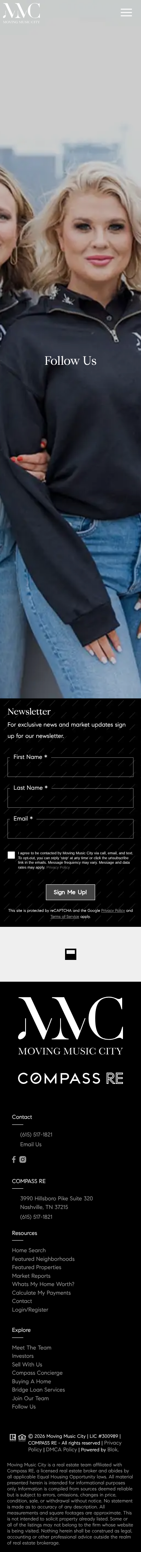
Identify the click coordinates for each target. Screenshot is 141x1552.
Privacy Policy (58, 868)
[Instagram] (22, 1159)
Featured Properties (36, 1267)
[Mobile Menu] (125, 13)
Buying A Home (31, 1381)
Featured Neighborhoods (43, 1259)
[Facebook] (13, 1159)
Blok (113, 1449)
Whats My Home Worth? (43, 1284)
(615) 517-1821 (36, 1135)
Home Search (29, 1250)
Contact (22, 1301)
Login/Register (30, 1310)
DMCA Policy (61, 1449)
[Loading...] (70, 954)
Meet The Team (32, 1348)
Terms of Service (64, 916)
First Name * (30, 757)
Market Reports (31, 1276)
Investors (23, 1356)
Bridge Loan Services (38, 1390)
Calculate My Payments (41, 1293)
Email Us (31, 1144)
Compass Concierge (37, 1373)
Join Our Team (30, 1398)
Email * (23, 818)
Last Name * (31, 788)
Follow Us (24, 1407)
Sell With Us (27, 1365)
